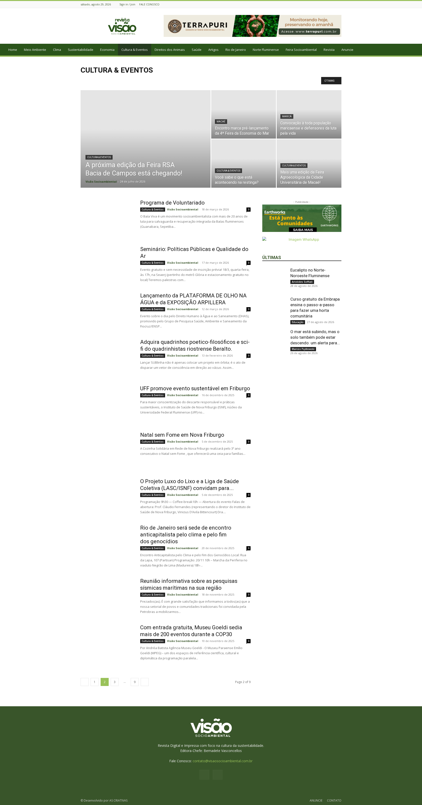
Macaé (221, 121)
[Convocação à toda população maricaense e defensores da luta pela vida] (309, 114)
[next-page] (145, 682)
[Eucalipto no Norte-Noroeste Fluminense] (274, 279)
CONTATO (334, 800)
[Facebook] (332, 4)
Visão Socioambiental (101, 181)
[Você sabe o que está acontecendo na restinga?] (243, 163)
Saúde (196, 49)
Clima (57, 49)
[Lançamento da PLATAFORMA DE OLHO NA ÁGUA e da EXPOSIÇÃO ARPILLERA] (107, 310)
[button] (416, 50)
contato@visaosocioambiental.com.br (223, 761)
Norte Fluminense (266, 49)
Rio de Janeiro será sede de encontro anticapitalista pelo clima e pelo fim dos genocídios (185, 534)
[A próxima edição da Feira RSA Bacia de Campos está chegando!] (146, 146)
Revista (329, 49)
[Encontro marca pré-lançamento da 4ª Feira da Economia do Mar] (243, 114)
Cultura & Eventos (134, 49)
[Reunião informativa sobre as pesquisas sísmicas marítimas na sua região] (107, 596)
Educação (298, 322)
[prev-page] (85, 682)
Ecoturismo (90, 80)
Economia (107, 49)
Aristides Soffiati (302, 281)
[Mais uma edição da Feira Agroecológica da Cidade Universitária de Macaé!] (309, 163)
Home (12, 49)
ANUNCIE (316, 800)
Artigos (213, 49)
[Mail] (338, 4)
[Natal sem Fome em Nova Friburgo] (107, 450)
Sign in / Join (127, 4)
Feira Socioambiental (301, 49)
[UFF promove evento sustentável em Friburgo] (107, 403)
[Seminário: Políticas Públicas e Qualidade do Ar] (107, 264)
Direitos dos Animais (170, 49)
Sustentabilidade (80, 49)
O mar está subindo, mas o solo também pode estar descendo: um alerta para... (315, 337)
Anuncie (347, 49)
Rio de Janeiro (235, 49)
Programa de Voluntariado (172, 203)
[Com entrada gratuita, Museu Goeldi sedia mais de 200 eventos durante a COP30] (107, 642)
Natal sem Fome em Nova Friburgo (182, 435)
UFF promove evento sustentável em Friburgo (195, 388)
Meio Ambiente (35, 49)
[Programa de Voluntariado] (107, 217)
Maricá (287, 116)
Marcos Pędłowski (303, 349)
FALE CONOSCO (149, 4)
